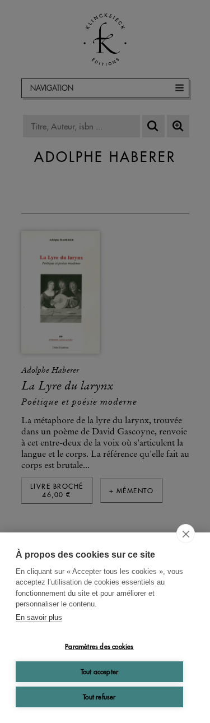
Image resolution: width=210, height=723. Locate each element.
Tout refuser (99, 697)
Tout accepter (100, 672)
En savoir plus (39, 617)
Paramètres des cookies (99, 646)
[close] (185, 533)
